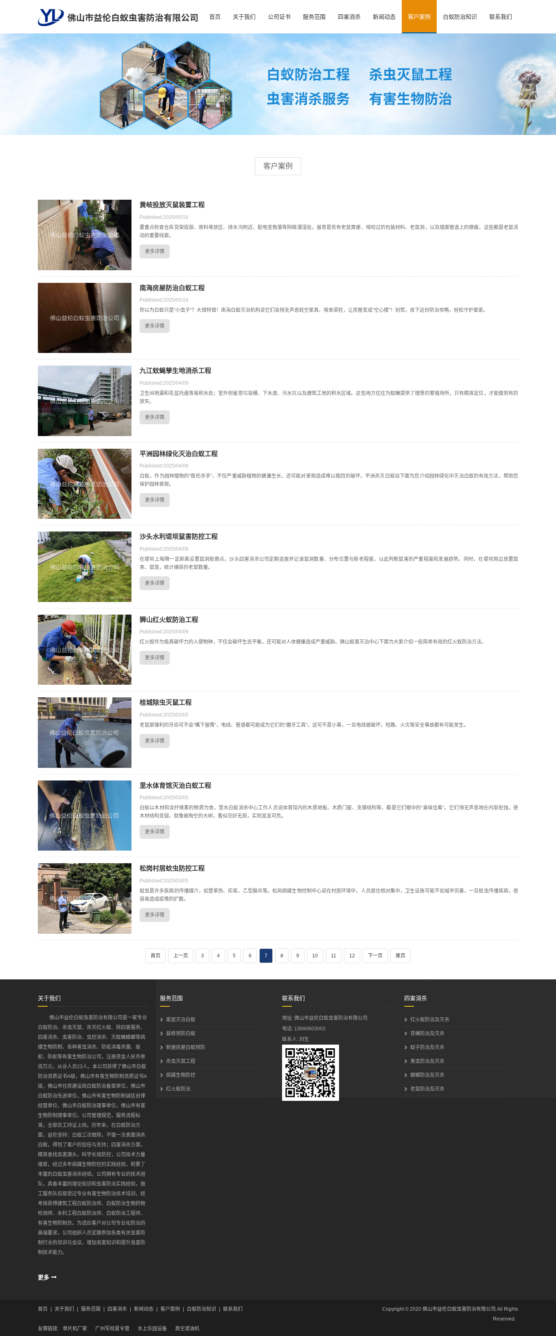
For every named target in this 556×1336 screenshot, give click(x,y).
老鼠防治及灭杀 (427, 1089)
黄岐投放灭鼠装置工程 (172, 204)
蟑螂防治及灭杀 (427, 1075)
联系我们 (500, 16)
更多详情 (154, 251)
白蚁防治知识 (460, 16)
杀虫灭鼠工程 (180, 1061)
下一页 (375, 956)
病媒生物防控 (180, 1075)
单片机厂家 (75, 1329)
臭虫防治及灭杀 (427, 1061)
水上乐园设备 (152, 1329)
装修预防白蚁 (180, 1033)
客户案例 (419, 16)
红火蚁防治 (178, 1089)
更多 (43, 1277)
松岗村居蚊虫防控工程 (172, 868)
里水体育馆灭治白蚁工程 (175, 785)
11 (333, 956)
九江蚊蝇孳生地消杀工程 (175, 370)
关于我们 (244, 16)
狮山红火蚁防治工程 (169, 619)
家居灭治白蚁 (180, 1020)
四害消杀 (349, 16)
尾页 (400, 956)
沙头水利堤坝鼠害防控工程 (179, 536)
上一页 (180, 956)
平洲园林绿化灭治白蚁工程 (179, 453)
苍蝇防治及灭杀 (427, 1033)
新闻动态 (384, 16)
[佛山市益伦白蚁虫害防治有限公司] (118, 18)
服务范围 (314, 16)
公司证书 (279, 16)
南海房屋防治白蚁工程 (172, 287)
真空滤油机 (187, 1329)
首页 (215, 16)
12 (352, 956)
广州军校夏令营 (112, 1329)
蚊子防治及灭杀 (427, 1047)
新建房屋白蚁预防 (185, 1047)
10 (315, 956)
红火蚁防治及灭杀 (429, 1020)
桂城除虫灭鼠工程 (166, 702)
